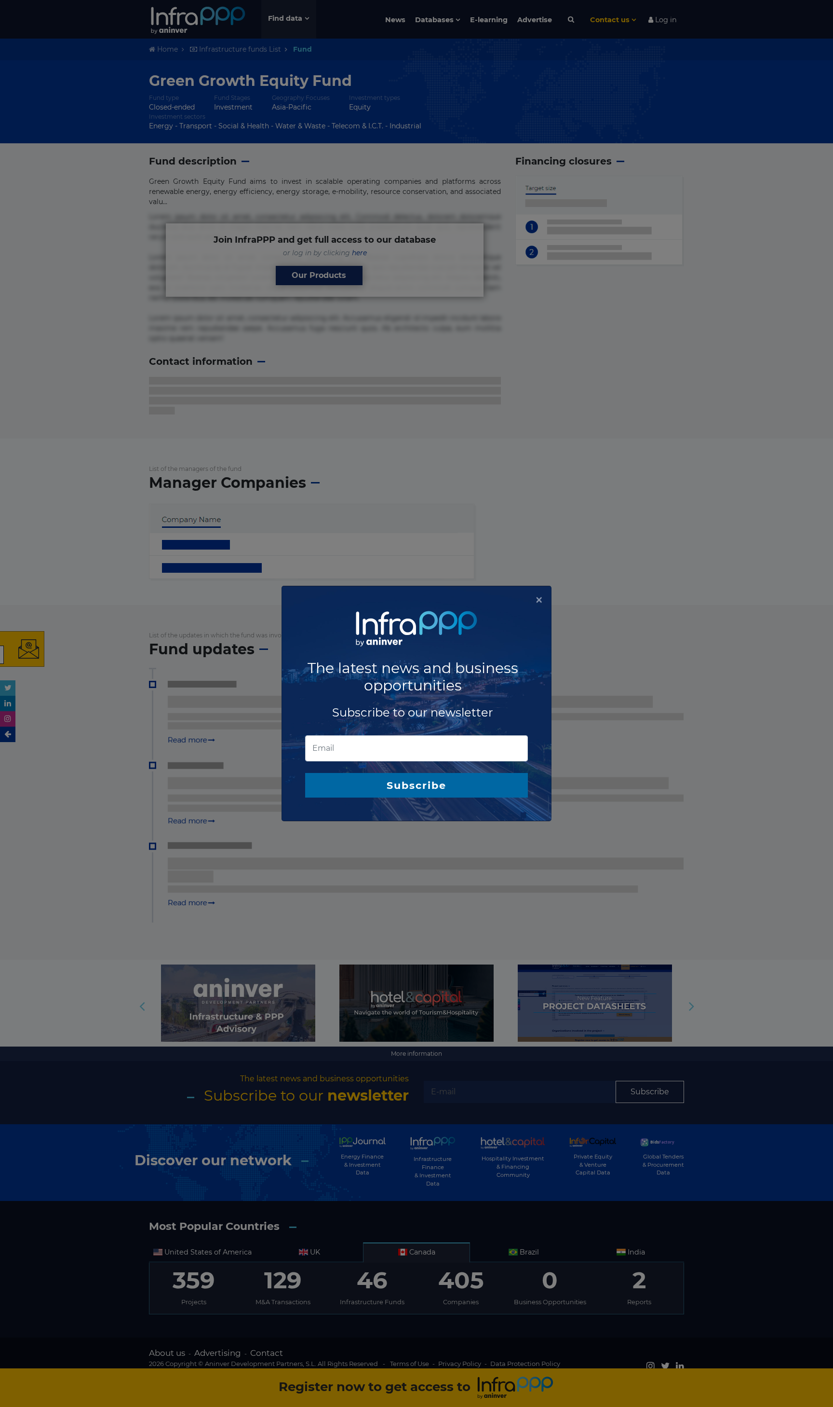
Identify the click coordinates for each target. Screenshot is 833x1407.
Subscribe (416, 785)
